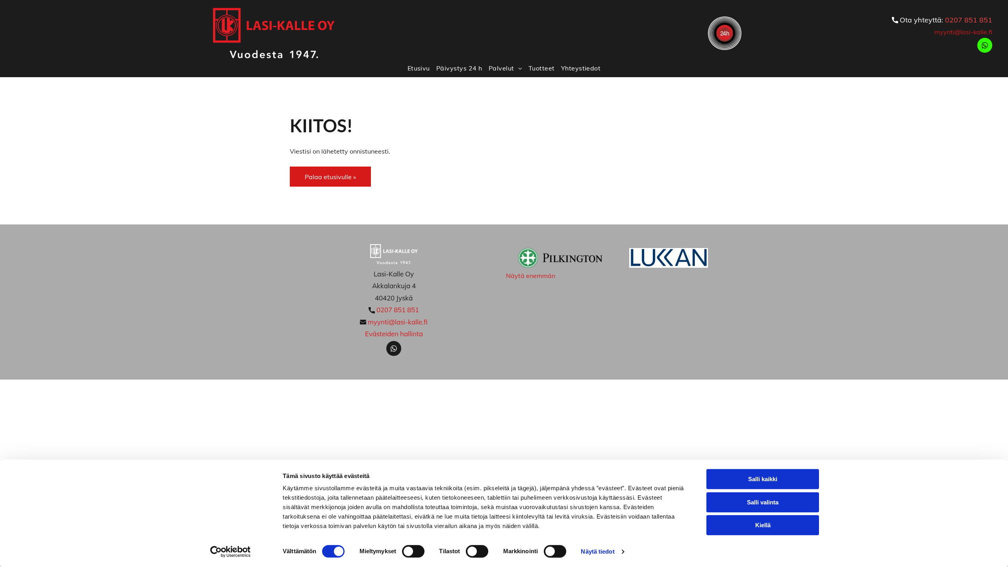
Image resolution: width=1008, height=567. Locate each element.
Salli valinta (762, 502)
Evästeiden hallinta (394, 334)
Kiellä (763, 525)
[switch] (413, 551)
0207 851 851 (968, 19)
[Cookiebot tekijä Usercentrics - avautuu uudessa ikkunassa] (230, 552)
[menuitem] (418, 67)
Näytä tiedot (597, 551)
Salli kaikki (762, 479)
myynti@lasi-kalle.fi (963, 32)
